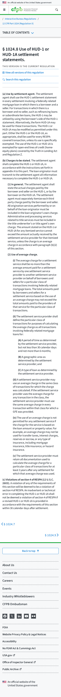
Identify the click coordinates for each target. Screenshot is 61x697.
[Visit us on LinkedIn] (19, 616)
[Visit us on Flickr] (33, 616)
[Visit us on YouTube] (26, 616)
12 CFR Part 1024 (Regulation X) (18, 23)
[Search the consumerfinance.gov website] (56, 9)
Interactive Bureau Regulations (20, 18)
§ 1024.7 (9, 524)
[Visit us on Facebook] (4, 616)
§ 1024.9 (50, 535)
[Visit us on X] (12, 616)
